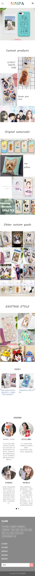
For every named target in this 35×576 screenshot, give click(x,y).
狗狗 (12, 533)
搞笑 (26, 530)
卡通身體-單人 (21, 526)
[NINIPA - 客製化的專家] (17, 3)
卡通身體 (12, 526)
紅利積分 (4, 544)
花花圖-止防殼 (19, 533)
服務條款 (4, 551)
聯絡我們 (4, 559)
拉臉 (21, 530)
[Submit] (32, 565)
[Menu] (2, 3)
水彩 (7, 533)
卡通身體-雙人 (6, 530)
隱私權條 (4, 555)
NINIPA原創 (5, 526)
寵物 (13, 530)
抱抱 (17, 530)
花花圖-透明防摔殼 (7, 536)
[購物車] (33, 3)
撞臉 (30, 530)
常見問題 (4, 547)
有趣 (3, 533)
